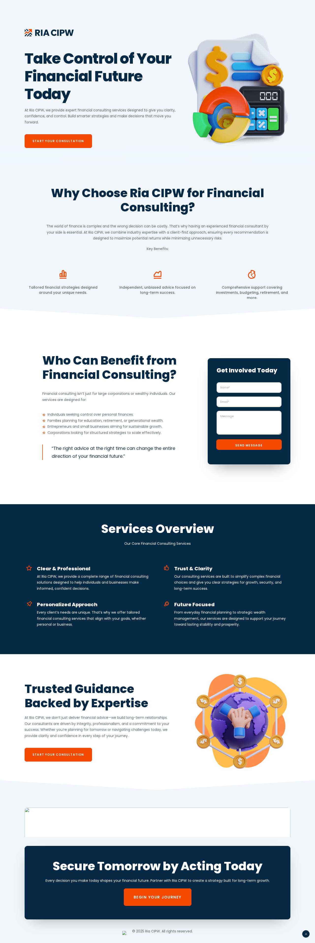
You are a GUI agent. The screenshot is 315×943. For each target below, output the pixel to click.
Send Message (249, 445)
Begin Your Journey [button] (158, 897)
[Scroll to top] (306, 933)
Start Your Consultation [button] (58, 141)
